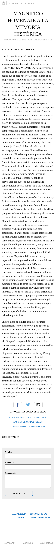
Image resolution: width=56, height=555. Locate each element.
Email (38, 404)
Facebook (17, 404)
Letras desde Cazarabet (22, 3)
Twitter (28, 404)
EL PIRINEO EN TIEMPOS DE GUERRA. (28, 417)
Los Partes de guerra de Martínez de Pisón (28, 426)
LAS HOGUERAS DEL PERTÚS (28, 422)
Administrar (46, 543)
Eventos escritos (43, 40)
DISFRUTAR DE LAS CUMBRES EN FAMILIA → (41, 516)
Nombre (8, 452)
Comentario (10, 473)
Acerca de (9, 543)
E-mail (14, 462)
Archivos (28, 543)
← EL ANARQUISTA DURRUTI (17, 516)
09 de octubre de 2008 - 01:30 (18, 40)
